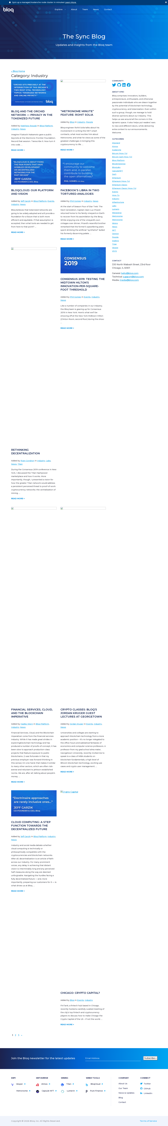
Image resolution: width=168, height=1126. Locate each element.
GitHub (147, 1088)
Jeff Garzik (26, 201)
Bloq (72, 122)
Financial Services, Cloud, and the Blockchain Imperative (32, 713)
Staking (115, 241)
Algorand (116, 143)
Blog (121, 1097)
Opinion (115, 234)
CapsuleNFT (117, 171)
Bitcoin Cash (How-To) (122, 157)
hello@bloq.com (129, 273)
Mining (115, 223)
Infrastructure (118, 202)
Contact (108, 9)
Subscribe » (150, 1058)
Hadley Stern (27, 724)
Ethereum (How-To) (121, 181)
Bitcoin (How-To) (119, 153)
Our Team (123, 1088)
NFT (114, 230)
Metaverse (117, 213)
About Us (123, 1083)
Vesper (115, 248)
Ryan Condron (27, 461)
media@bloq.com (129, 280)
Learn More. (70, 2)
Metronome (117, 216)
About (74, 9)
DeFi (114, 174)
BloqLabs (116, 167)
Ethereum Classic (119, 185)
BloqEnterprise (118, 164)
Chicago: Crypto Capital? (80, 992)
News (96, 9)
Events (51, 201)
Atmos (115, 146)
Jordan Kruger (76, 724)
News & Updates (126, 1093)
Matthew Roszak (29, 126)
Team (85, 9)
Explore (58, 9)
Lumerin (115, 209)
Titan (20, 464)
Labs (48, 461)
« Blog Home (18, 71)
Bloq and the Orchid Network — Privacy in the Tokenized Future (31, 115)
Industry (15, 129)
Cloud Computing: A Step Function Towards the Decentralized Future (31, 825)
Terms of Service (148, 1121)
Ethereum (116, 178)
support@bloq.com (133, 276)
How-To (115, 195)
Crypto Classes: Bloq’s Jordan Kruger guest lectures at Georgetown (81, 713)
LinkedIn (148, 1093)
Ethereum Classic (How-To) (124, 188)
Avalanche (116, 150)
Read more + (18, 150)
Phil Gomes (75, 201)
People (89, 122)
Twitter (147, 1084)
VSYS (114, 251)
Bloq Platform (46, 126)
